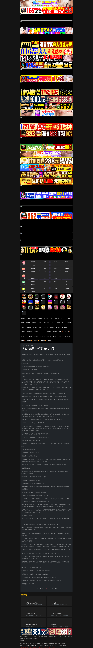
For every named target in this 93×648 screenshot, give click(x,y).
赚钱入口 (50, 340)
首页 (23, 345)
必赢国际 (34, 322)
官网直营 (40, 318)
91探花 (44, 271)
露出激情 (44, 281)
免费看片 (49, 336)
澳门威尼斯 (67, 336)
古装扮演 (33, 275)
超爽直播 (58, 322)
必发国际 (58, 327)
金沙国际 (36, 336)
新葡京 (22, 322)
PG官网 (28, 318)
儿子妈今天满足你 (30, 614)
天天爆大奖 (29, 336)
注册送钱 (57, 318)
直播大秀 (61, 336)
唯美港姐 (56, 268)
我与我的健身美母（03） (32, 624)
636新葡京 (49, 331)
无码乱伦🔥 (67, 331)
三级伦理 (33, 265)
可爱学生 (56, 275)
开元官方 (23, 336)
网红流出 (56, 271)
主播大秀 (23, 327)
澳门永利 (46, 318)
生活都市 (33, 288)
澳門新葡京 (29, 331)
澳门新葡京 (64, 327)
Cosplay (55, 265)
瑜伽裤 (55, 278)
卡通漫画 (33, 281)
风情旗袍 (33, 278)
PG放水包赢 (46, 322)
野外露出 (67, 271)
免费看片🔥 (42, 331)
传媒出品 (33, 284)
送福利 (68, 318)
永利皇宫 (36, 331)
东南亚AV (67, 268)
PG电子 (51, 318)
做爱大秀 (55, 336)
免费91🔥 (23, 340)
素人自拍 (67, 265)
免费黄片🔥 (43, 340)
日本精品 (44, 265)
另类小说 (33, 291)
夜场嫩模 (52, 327)
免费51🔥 (61, 331)
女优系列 (44, 275)
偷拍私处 (41, 327)
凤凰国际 (40, 322)
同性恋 (67, 284)
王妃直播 (29, 327)
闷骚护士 (67, 278)
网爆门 (67, 281)
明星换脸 (44, 278)
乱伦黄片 (35, 327)
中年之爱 (53, 603)
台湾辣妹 (33, 268)
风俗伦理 (67, 288)
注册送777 (63, 318)
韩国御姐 (44, 268)
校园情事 (44, 288)
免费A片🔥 (29, 340)
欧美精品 (56, 261)
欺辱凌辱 (33, 271)
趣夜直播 (46, 327)
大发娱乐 (23, 331)
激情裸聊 (55, 331)
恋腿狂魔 (67, 275)
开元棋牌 (34, 318)
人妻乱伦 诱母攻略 (56, 614)
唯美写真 (56, 281)
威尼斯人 (23, 318)
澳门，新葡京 (42, 336)
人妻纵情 (56, 288)
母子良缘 (53, 624)
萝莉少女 (67, 261)
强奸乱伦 (44, 261)
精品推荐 (33, 261)
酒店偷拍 (69, 322)
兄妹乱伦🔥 (36, 340)
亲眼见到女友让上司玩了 (32, 603)
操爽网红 (52, 322)
